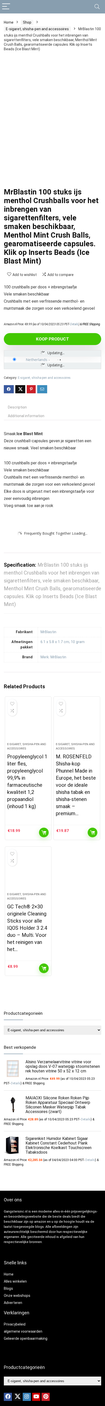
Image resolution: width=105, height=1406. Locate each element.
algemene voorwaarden (23, 1331)
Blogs (8, 1288)
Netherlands (36, 359)
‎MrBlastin (48, 632)
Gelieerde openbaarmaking (25, 1338)
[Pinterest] (46, 1397)
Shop (27, 22)
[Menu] (6, 6)
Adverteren (13, 1303)
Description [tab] (17, 407)
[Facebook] (8, 1397)
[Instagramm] (27, 1397)
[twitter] (17, 1397)
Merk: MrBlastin (53, 657)
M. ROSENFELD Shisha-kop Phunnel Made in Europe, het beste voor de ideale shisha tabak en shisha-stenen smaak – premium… (76, 785)
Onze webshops (17, 1296)
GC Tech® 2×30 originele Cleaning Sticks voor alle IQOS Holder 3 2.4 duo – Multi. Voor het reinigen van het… (27, 928)
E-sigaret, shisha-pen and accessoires (37, 29)
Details (74, 324)
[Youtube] (36, 1397)
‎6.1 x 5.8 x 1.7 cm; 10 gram (63, 642)
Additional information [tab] (26, 416)
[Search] (97, 6)
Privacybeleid (14, 1324)
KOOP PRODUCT (52, 338)
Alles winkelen (15, 1281)
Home (9, 22)
